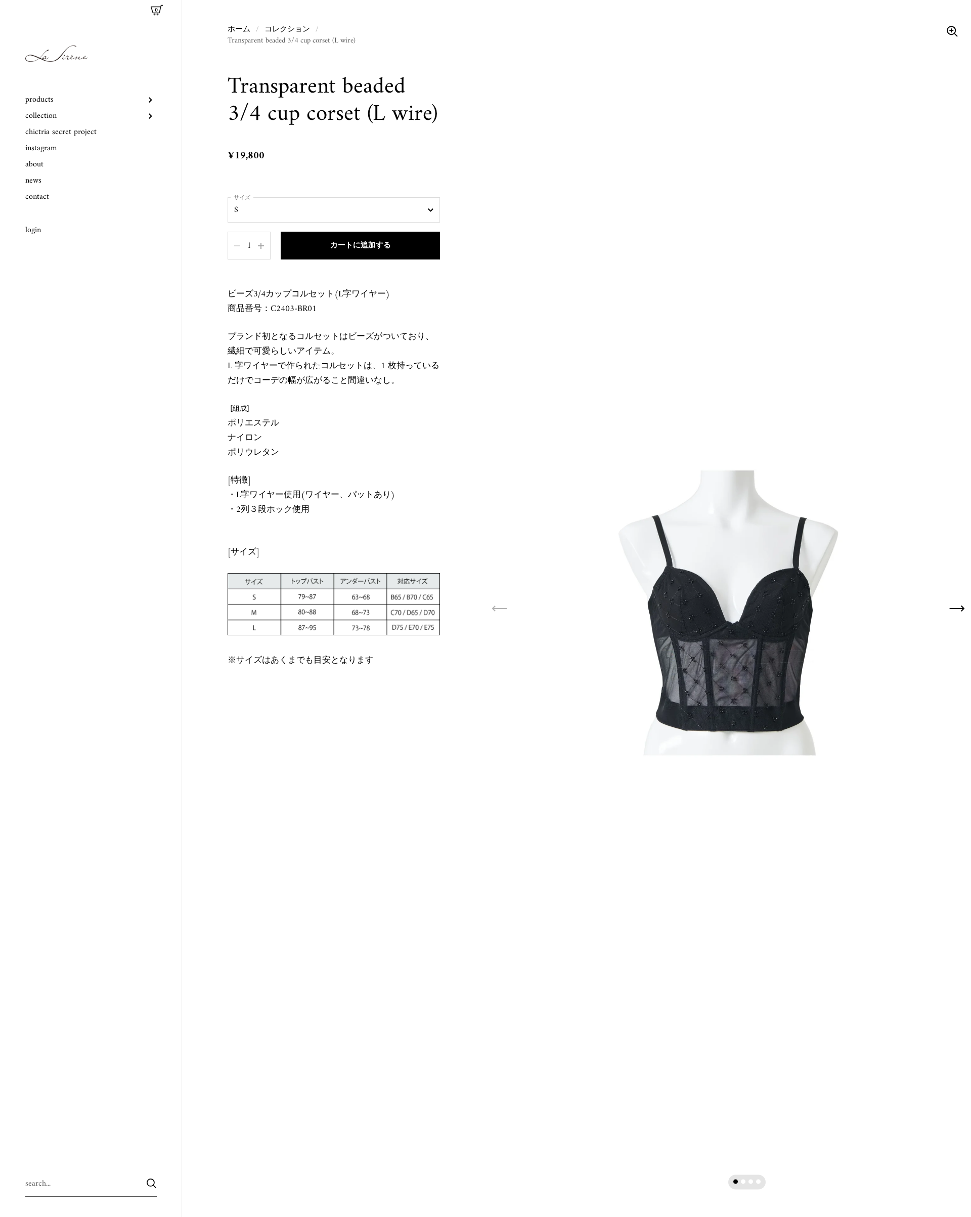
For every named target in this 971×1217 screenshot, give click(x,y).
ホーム (239, 29)
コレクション (287, 29)
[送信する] (151, 1183)
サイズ (242, 198)
